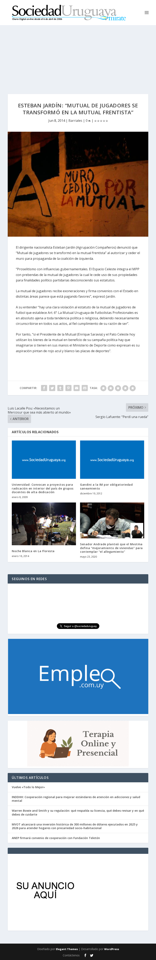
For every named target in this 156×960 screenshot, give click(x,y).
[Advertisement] (78, 55)
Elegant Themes (67, 949)
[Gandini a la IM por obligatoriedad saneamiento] (112, 459)
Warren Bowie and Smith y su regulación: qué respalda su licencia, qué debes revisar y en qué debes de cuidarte (78, 812)
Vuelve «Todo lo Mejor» (28, 787)
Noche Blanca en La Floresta (33, 551)
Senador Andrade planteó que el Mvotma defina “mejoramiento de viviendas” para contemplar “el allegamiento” (111, 547)
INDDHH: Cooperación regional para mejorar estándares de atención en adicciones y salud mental (76, 799)
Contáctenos (71, 955)
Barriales (75, 120)
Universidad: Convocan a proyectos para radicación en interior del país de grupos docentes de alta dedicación (43, 488)
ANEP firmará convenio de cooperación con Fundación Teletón (56, 838)
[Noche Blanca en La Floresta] (44, 523)
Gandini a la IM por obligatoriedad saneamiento (106, 486)
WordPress (111, 949)
